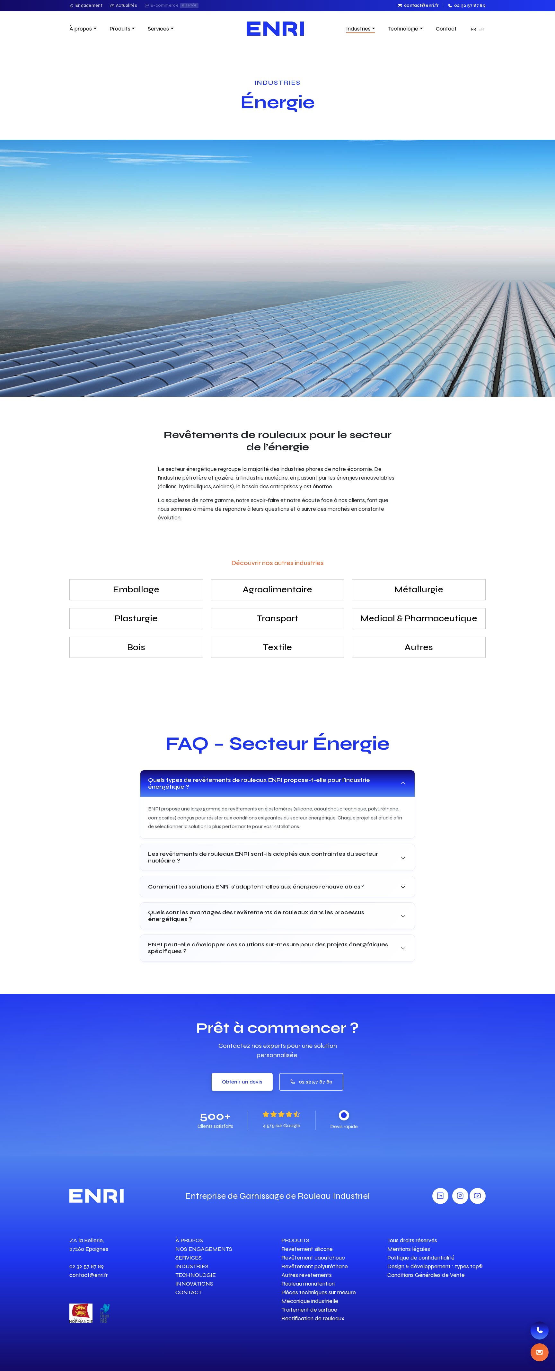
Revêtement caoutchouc (313, 1257)
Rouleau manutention (308, 1283)
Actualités (126, 5)
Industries (358, 28)
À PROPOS (189, 1240)
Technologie (403, 28)
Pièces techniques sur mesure (318, 1292)
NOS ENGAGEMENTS (203, 1248)
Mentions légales (408, 1248)
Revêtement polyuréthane (314, 1266)
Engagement (88, 5)
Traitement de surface (309, 1309)
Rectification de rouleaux (312, 1318)
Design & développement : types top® (435, 1266)
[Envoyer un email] (540, 1352)
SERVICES (188, 1257)
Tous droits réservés (412, 1240)
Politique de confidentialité (420, 1257)
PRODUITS (295, 1240)
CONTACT (188, 1292)
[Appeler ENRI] (540, 1331)
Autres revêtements (306, 1274)
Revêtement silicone (307, 1248)
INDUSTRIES (191, 1266)
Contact (446, 28)
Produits (120, 28)
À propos (80, 28)
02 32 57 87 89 (470, 5)
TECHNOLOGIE (195, 1274)
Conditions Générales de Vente (426, 1274)
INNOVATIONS (194, 1283)
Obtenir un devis (242, 1082)
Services (158, 28)
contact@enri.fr (421, 5)
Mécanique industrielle (309, 1301)
